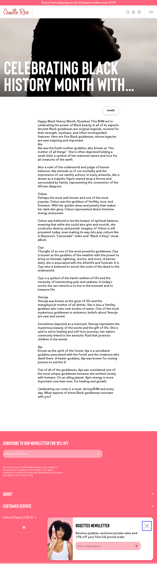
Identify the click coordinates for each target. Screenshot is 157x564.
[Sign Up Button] (136, 546)
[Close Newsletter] (147, 526)
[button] (128, 12)
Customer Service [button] (17, 506)
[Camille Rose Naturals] (16, 11)
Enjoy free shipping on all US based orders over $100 (78, 3)
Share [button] (111, 110)
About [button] (7, 494)
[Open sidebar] (151, 12)
